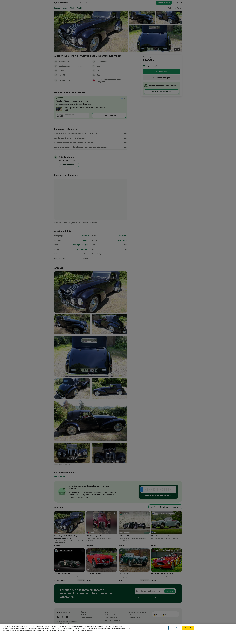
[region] (118, 628)
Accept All (188, 627)
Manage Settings (174, 627)
